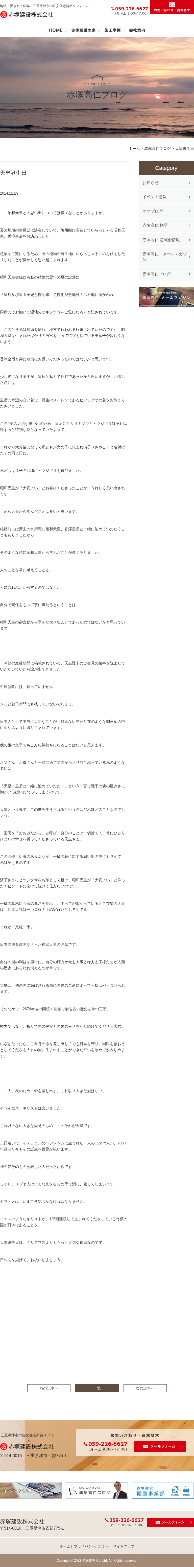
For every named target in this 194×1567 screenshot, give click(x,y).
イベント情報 (154, 197)
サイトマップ (123, 1546)
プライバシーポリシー (91, 1546)
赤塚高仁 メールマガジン (164, 257)
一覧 (97, 1388)
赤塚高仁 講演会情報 (161, 240)
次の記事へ (145, 1388)
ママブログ (152, 211)
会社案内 (137, 30)
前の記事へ (48, 1388)
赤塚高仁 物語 (155, 225)
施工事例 (112, 30)
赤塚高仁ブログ (156, 274)
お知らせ (150, 182)
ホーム (56, 30)
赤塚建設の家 (83, 30)
